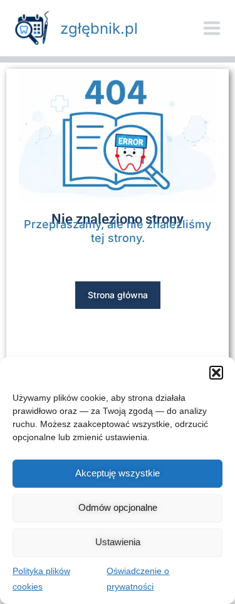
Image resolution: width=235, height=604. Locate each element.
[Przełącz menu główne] (212, 28)
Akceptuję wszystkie (117, 473)
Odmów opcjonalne (117, 507)
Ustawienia (117, 541)
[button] (216, 372)
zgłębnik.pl (99, 28)
